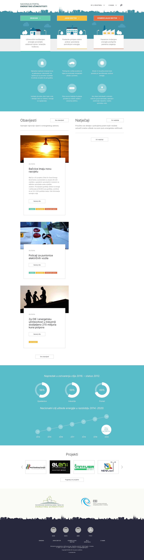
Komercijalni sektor (51, 209)
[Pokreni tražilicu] (121, 5)
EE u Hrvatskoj (87, 541)
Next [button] (122, 467)
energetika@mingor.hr (83, 547)
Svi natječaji (115, 120)
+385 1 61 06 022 (72, 547)
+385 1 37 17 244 (61, 547)
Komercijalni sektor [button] (107, 18)
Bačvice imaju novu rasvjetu (40, 170)
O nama (102, 540)
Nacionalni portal (33, 5)
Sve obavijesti (59, 120)
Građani (32, 209)
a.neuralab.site (72, 552)
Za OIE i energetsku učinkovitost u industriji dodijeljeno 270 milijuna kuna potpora (42, 323)
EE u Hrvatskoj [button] (96, 5)
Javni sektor (40, 209)
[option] (36, 467)
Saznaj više (37, 201)
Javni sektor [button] (70, 18)
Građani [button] (34, 18)
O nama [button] (111, 5)
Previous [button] (22, 467)
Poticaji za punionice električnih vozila (41, 257)
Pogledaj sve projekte (72, 480)
